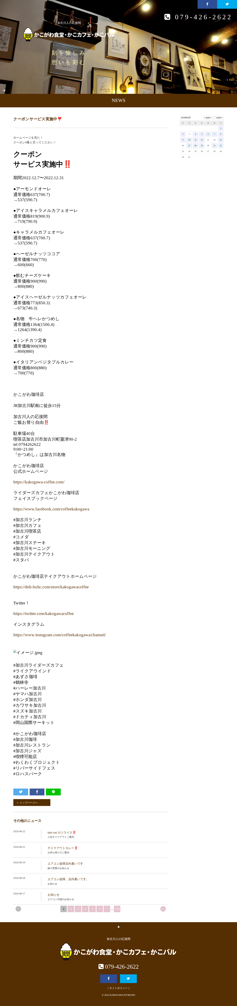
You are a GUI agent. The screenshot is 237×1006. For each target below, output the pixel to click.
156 (117, 909)
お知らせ (53, 894)
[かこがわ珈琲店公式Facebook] (207, 4)
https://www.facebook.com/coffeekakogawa (51, 509)
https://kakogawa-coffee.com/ (38, 482)
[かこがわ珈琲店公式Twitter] (227, 4)
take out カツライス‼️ (62, 832)
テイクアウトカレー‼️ (63, 848)
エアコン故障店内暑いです (65, 863)
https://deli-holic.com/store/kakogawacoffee (51, 587)
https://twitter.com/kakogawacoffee (43, 613)
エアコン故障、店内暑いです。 (68, 879)
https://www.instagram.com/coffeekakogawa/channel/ (59, 635)
